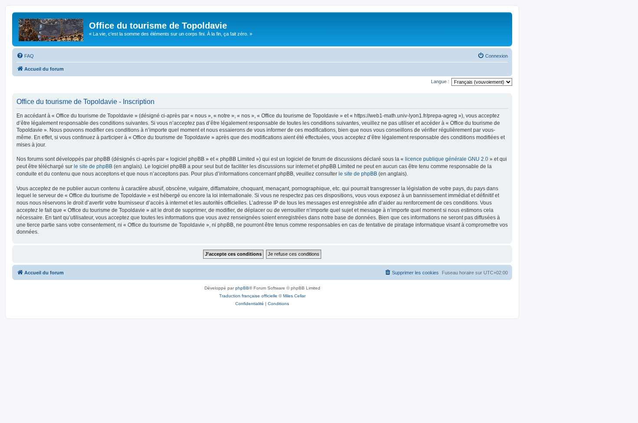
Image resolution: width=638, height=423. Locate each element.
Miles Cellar (294, 295)
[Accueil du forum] (51, 28)
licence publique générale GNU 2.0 (446, 159)
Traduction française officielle (248, 295)
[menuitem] (25, 56)
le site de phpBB (93, 166)
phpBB (242, 288)
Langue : (440, 81)
